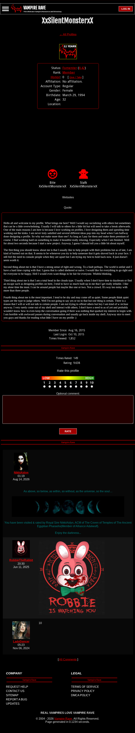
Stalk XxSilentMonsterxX (83, 184)
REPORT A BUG (16, 699)
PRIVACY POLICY (83, 690)
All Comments (68, 659)
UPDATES (13, 703)
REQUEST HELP (17, 686)
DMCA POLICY (80, 695)
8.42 (82, 68)
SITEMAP (12, 695)
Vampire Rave (63, 718)
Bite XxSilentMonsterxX (52, 184)
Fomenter (69, 68)
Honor (55, 77)
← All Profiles (68, 34)
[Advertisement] (68, 134)
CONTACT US (15, 690)
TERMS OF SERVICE (85, 686)
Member (68, 72)
